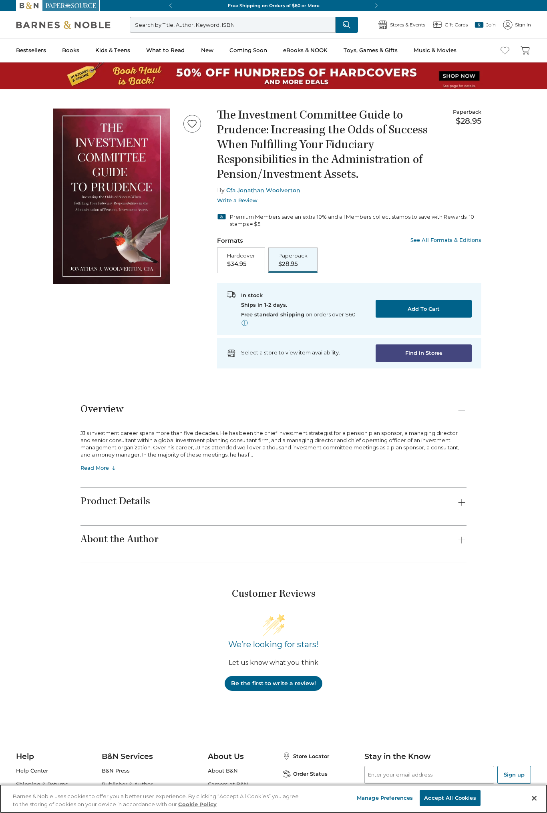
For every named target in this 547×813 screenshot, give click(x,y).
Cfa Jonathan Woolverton (263, 190)
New (207, 50)
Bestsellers (31, 50)
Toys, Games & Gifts (371, 50)
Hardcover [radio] (241, 260)
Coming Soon (248, 50)
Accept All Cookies (450, 798)
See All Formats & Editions (445, 240)
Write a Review (237, 200)
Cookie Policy (197, 804)
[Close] (534, 798)
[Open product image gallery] (111, 196)
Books (70, 50)
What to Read (165, 50)
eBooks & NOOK (305, 50)
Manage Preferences (385, 798)
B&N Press (116, 771)
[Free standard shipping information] (244, 323)
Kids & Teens (112, 50)
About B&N (223, 771)
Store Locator (311, 756)
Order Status (310, 774)
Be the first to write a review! (273, 683)
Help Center (32, 771)
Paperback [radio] (293, 260)
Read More (94, 468)
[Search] (347, 25)
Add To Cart (424, 309)
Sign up (514, 774)
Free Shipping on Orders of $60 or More (274, 5)
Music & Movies (435, 50)
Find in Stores (423, 353)
